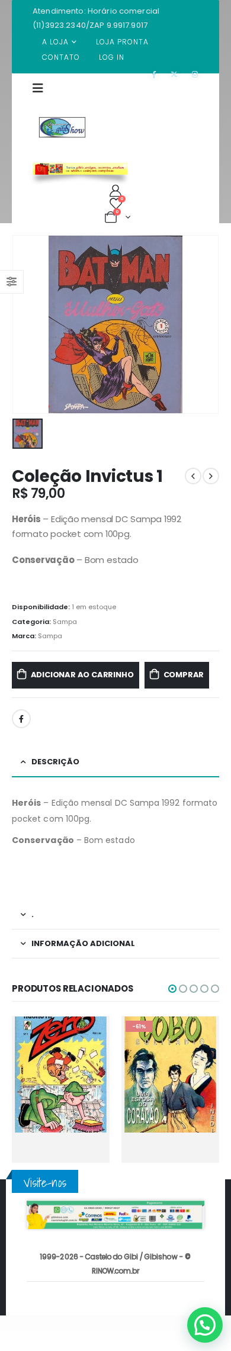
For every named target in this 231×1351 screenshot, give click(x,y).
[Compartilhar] (166, 13)
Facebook (21, 718)
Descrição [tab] (55, 761)
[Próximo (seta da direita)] (210, 675)
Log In (111, 57)
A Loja (55, 42)
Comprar (183, 674)
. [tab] (32, 914)
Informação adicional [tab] (83, 943)
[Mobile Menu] (42, 95)
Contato (61, 57)
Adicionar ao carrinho (82, 674)
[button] (172, 989)
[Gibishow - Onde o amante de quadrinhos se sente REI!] (62, 127)
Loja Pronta (122, 42)
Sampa (65, 621)
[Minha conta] (115, 191)
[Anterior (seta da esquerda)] (20, 675)
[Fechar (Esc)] (192, 13)
